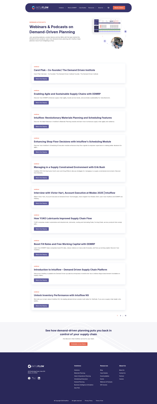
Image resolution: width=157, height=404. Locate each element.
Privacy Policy (88, 400)
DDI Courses (103, 385)
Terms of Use (99, 400)
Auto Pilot (77, 388)
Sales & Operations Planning (82, 376)
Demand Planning (79, 382)
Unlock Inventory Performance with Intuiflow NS (61, 295)
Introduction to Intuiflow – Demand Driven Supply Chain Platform (70, 269)
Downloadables (104, 376)
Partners (121, 376)
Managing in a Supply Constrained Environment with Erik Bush (69, 167)
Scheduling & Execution (81, 379)
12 (125, 315)
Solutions (77, 370)
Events (102, 379)
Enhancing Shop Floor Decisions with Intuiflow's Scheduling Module (72, 141)
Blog (101, 370)
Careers (121, 379)
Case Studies (104, 373)
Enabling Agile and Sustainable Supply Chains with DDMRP (67, 94)
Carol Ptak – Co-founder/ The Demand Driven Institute (64, 70)
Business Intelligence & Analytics (83, 385)
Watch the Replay (41, 79)
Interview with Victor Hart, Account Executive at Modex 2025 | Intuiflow (74, 192)
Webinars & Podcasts (106, 382)
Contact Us (122, 373)
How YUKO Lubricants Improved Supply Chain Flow (63, 218)
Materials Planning (79, 373)
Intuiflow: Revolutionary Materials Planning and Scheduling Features (73, 117)
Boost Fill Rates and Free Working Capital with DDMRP (64, 244)
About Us (121, 370)
